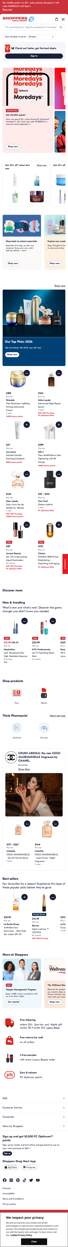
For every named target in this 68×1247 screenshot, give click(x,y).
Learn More (53, 1027)
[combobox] (34, 27)
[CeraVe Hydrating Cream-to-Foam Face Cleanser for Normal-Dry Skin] (15, 197)
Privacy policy (9, 1204)
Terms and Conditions (13, 1198)
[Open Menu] (63, 19)
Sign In (34, 56)
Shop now (7, 9)
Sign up (7, 1153)
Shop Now (24, 769)
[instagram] (11, 1180)
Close (34, 1241)
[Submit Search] (61, 27)
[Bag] (56, 19)
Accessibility (9, 1193)
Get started (13, 1002)
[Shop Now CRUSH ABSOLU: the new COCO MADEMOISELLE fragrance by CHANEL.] (34, 794)
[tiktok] (24, 1180)
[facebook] (5, 1180)
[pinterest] (18, 1180)
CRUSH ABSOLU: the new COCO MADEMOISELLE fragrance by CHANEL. (39, 757)
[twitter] (31, 1180)
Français (7, 1188)
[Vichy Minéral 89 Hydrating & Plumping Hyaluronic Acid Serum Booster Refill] (37, 180)
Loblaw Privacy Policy (21, 1235)
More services (57, 715)
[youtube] (38, 1180)
